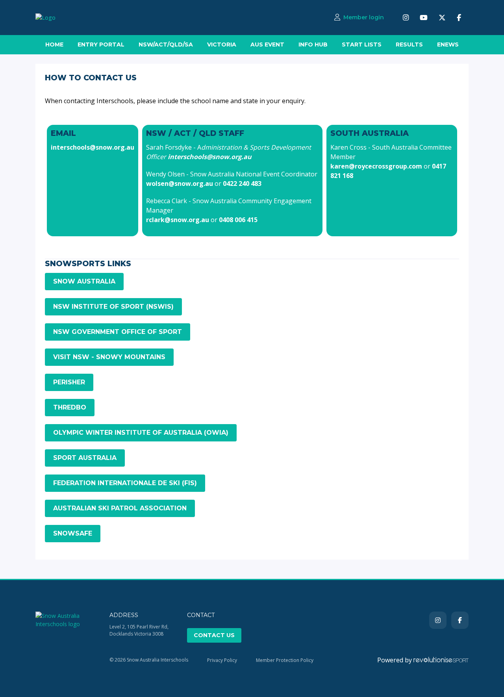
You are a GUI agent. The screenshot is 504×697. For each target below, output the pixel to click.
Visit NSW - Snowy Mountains (109, 357)
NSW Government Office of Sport (117, 332)
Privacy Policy (222, 660)
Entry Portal (101, 44)
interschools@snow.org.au (92, 147)
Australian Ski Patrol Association (120, 508)
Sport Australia (85, 458)
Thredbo (69, 407)
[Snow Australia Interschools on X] (442, 17)
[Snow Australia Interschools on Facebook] (459, 17)
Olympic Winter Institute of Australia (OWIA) (140, 432)
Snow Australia (84, 281)
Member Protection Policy (284, 660)
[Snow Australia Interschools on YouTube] (424, 17)
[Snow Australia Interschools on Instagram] (406, 17)
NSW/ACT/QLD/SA (166, 44)
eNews (448, 44)
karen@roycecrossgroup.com (376, 166)
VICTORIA (221, 44)
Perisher (69, 382)
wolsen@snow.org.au (179, 183)
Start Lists (362, 44)
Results (409, 44)
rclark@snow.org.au (177, 219)
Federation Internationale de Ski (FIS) (125, 483)
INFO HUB (313, 44)
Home (54, 44)
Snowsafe (72, 533)
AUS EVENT (267, 44)
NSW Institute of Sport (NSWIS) (113, 306)
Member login (363, 17)
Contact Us (214, 635)
